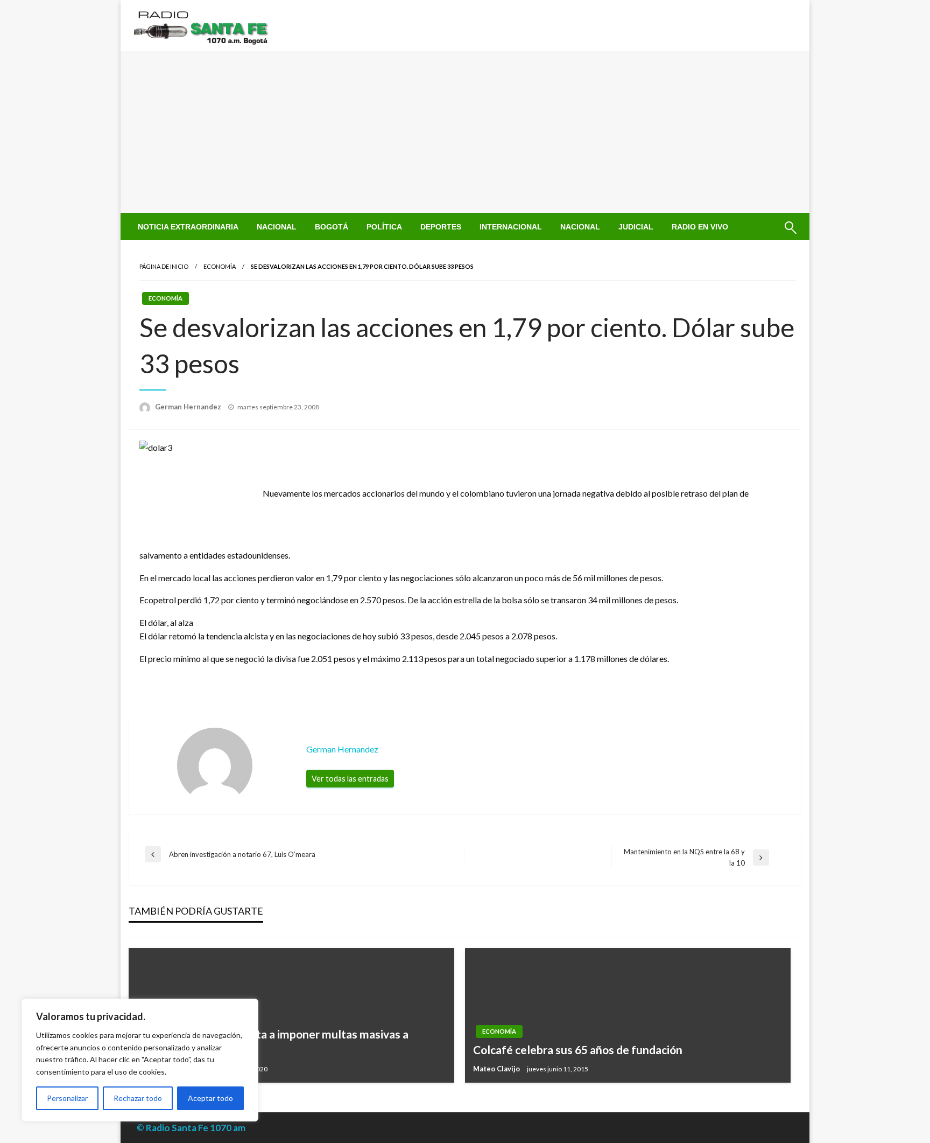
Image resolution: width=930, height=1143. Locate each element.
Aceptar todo (210, 1098)
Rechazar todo (138, 1098)
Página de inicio (163, 266)
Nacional (277, 226)
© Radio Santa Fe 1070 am (191, 1127)
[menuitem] (188, 226)
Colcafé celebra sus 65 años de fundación (577, 1049)
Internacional (511, 226)
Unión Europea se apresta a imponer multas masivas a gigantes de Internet (272, 1041)
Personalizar (67, 1098)
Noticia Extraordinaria (188, 226)
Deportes (440, 226)
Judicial (635, 226)
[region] (140, 1060)
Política (384, 226)
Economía (219, 266)
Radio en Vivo (700, 226)
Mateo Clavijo (497, 1068)
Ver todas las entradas (350, 778)
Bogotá (331, 226)
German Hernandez (189, 406)
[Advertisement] (465, 132)
